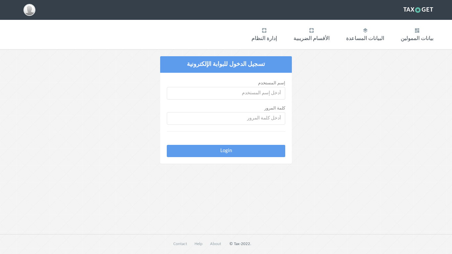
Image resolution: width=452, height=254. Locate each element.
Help (199, 244)
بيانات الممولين (417, 38)
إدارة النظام (264, 38)
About (215, 244)
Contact (180, 244)
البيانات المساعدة (365, 38)
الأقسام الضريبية (312, 38)
